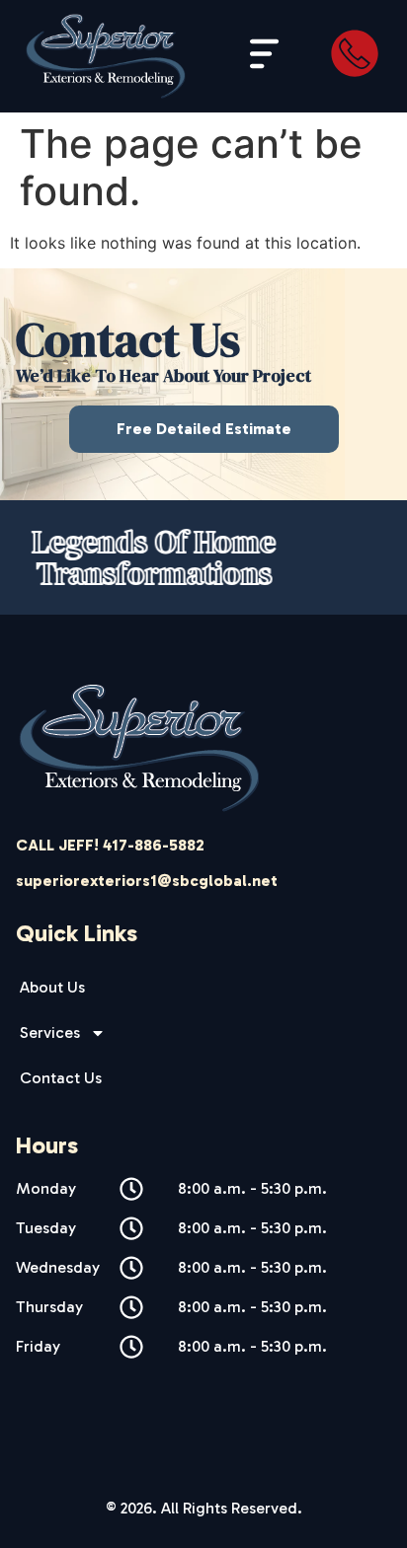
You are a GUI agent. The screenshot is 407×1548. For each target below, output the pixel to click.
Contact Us (61, 1078)
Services (50, 1032)
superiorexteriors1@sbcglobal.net (147, 880)
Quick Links (76, 933)
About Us (52, 987)
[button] (265, 56)
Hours (47, 1145)
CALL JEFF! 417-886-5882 (110, 845)
